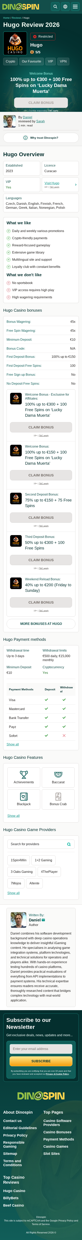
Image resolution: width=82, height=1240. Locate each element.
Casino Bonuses (57, 1132)
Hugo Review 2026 (31, 24)
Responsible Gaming (13, 1144)
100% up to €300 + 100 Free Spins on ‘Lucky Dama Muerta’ (41, 85)
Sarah (40, 121)
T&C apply (53, 110)
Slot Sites (51, 1154)
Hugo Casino (14, 1191)
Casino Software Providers (57, 1123)
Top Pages (53, 1112)
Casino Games (55, 1146)
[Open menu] (75, 6)
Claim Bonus (41, 103)
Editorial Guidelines (20, 1128)
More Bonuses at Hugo (41, 623)
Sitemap (10, 1154)
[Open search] (55, 6)
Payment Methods (58, 1139)
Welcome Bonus (41, 73)
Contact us (12, 1121)
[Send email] (43, 920)
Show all (13, 744)
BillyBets (11, 1198)
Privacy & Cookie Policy (57, 1074)
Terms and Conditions (12, 1163)
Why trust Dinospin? (44, 137)
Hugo (36, 45)
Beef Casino (13, 1205)
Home (6, 18)
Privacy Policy (15, 1135)
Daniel (27, 117)
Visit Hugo (52, 183)
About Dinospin (18, 1112)
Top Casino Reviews (13, 1179)
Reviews (16, 18)
